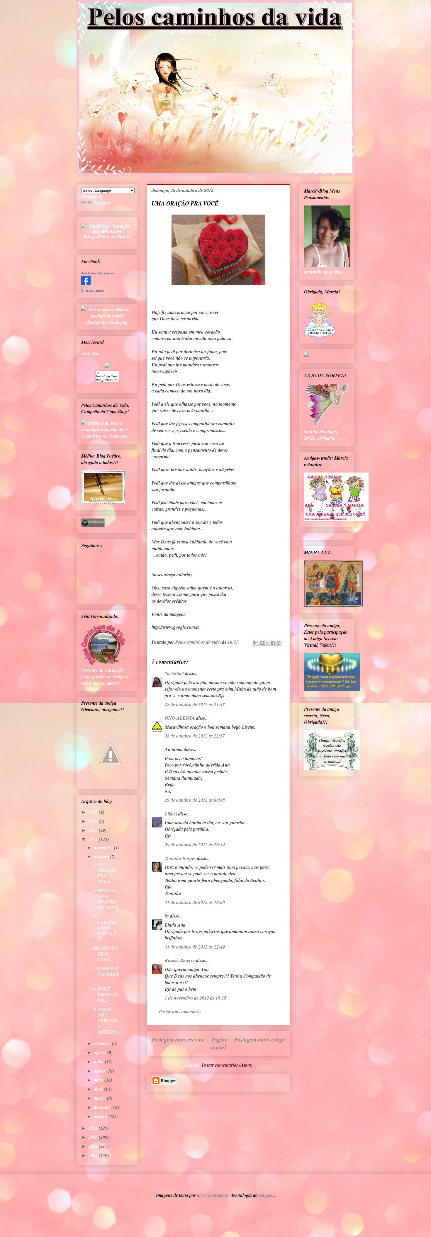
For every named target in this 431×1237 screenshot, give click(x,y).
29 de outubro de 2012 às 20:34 (195, 844)
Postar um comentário (180, 1011)
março (100, 1098)
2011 (93, 1128)
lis (167, 916)
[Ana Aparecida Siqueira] (86, 283)
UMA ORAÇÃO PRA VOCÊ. (105, 873)
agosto (100, 1052)
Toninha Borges (180, 858)
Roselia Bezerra (180, 960)
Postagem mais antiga (259, 1039)
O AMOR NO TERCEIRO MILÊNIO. (106, 1020)
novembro (104, 847)
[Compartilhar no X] (267, 643)
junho (100, 1071)
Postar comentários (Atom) (227, 1065)
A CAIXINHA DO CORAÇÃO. (105, 927)
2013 (93, 830)
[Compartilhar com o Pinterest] (278, 643)
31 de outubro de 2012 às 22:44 (195, 947)
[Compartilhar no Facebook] (273, 643)
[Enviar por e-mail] (256, 643)
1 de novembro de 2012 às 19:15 (195, 998)
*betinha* (174, 673)
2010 (93, 1137)
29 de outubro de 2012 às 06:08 (195, 800)
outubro (102, 856)
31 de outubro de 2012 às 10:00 (195, 902)
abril (99, 1089)
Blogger (266, 1195)
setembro (103, 1043)
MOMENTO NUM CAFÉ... (105, 953)
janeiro (101, 1116)
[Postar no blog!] (262, 643)
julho (99, 1061)
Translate (102, 203)
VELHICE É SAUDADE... (106, 974)
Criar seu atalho (92, 290)
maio (99, 1080)
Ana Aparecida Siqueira (97, 273)
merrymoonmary (213, 1195)
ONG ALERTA (180, 718)
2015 (93, 812)
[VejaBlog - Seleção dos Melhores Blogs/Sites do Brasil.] (107, 229)
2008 (93, 1155)
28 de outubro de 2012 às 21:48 (195, 704)
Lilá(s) (171, 813)
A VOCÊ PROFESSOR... (105, 994)
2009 (93, 1146)
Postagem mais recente (178, 1039)
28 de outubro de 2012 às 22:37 (195, 736)
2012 (93, 839)
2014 (93, 821)
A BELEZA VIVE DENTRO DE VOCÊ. (106, 899)
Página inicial (219, 1043)
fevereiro (102, 1107)
